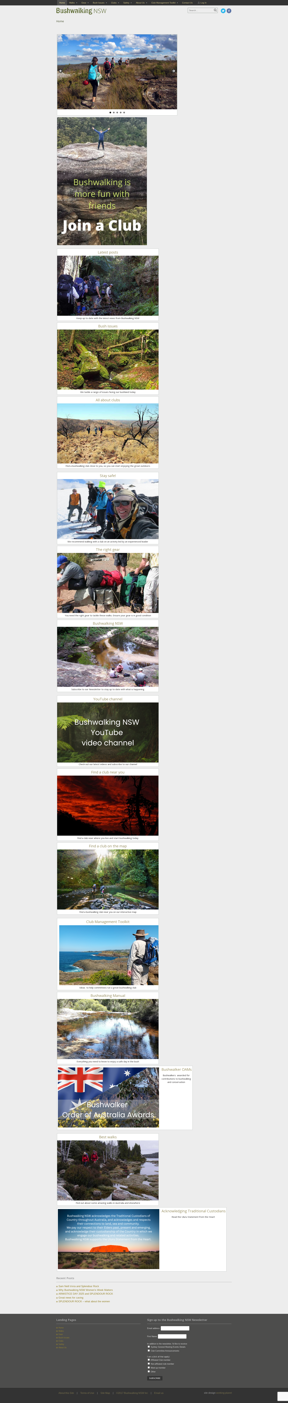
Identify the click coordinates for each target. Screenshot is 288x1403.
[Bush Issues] (108, 388)
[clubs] (108, 461)
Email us (159, 1393)
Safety (126, 3)
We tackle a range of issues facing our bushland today (108, 392)
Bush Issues (98, 3)
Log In (204, 3)
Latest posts (108, 252)
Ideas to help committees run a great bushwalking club (107, 987)
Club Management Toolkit (163, 3)
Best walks (108, 1136)
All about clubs (108, 399)
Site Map (105, 1393)
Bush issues (108, 326)
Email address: (154, 1328)
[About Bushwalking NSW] (108, 685)
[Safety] (108, 314)
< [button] (61, 71)
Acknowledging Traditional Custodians (194, 1210)
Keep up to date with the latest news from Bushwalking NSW (107, 318)
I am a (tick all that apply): (158, 1357)
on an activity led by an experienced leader (126, 541)
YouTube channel (107, 698)
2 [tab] (114, 112)
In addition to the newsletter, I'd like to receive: (167, 1344)
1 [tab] (110, 112)
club (101, 541)
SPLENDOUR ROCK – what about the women (84, 1301)
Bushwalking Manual (108, 995)
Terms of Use (87, 1393)
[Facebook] (229, 11)
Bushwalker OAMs (177, 1069)
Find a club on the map (108, 845)
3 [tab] (117, 112)
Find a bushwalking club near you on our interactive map (107, 911)
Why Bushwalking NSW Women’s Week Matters (85, 1290)
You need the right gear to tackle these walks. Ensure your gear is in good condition (108, 615)
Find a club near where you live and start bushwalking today (107, 838)
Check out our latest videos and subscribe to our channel (108, 764)
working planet (224, 1393)
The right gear (108, 549)
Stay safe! (108, 475)
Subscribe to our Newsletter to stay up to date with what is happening (107, 689)
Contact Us (187, 3)
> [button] (173, 71)
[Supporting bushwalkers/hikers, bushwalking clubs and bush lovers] (86, 14)
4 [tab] (121, 112)
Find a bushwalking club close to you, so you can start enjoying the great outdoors (108, 465)
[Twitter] (223, 11)
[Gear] (108, 611)
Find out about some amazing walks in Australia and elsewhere (108, 1202)
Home (62, 3)
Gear (83, 3)
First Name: (152, 1336)
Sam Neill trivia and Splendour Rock (78, 1286)
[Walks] (108, 1198)
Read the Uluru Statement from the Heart (193, 1216)
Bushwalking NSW (108, 623)
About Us (140, 3)
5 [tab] (124, 112)
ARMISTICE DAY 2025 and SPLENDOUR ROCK (85, 1293)
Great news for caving (70, 1297)
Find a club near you (107, 772)
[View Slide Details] (117, 71)
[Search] (215, 10)
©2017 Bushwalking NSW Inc (132, 1393)
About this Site (66, 1393)
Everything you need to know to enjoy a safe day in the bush (108, 1061)
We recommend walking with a (83, 541)
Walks (72, 3)
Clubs (114, 3)
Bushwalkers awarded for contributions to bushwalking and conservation (176, 1079)
